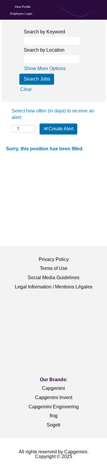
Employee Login (21, 13)
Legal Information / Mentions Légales (53, 286)
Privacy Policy (54, 259)
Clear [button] (26, 89)
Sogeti (53, 424)
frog (54, 415)
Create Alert (60, 128)
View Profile (23, 6)
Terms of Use (53, 268)
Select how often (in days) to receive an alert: (53, 114)
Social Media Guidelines (53, 277)
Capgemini (53, 388)
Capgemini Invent (53, 397)
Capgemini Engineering (54, 406)
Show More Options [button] (45, 68)
